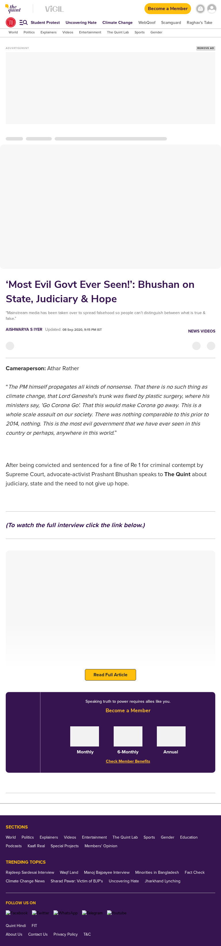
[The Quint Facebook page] (17, 913)
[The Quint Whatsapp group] (66, 913)
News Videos (201, 331)
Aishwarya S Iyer (24, 329)
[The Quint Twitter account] (40, 913)
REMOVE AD (205, 48)
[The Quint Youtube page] (116, 913)
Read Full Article (110, 675)
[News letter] (200, 9)
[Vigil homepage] (54, 11)
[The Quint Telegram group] (92, 913)
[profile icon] (212, 9)
